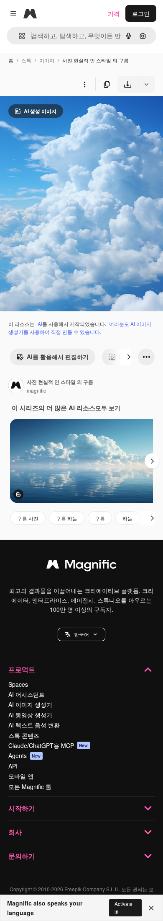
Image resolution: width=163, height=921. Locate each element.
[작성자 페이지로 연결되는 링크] (15, 386)
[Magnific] (81, 566)
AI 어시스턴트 (26, 694)
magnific (36, 390)
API (13, 766)
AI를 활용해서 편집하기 (58, 356)
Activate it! (123, 907)
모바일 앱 (20, 776)
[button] (81, 634)
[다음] (128, 357)
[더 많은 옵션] (84, 84)
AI (40, 323)
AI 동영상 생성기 (30, 715)
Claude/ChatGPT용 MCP (48, 745)
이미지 (46, 60)
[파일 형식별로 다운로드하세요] (146, 84)
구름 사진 (27, 518)
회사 (15, 832)
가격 (114, 13)
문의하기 (21, 856)
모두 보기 (107, 408)
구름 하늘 (66, 518)
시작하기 (21, 808)
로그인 (141, 13)
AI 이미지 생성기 (30, 704)
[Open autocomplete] (18, 36)
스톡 (26, 60)
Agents (24, 755)
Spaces (18, 684)
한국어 (81, 634)
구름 (100, 518)
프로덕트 (21, 669)
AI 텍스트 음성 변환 (34, 725)
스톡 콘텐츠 (23, 735)
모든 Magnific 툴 (29, 786)
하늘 (127, 518)
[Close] (151, 908)
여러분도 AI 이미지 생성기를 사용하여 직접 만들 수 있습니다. (79, 327)
